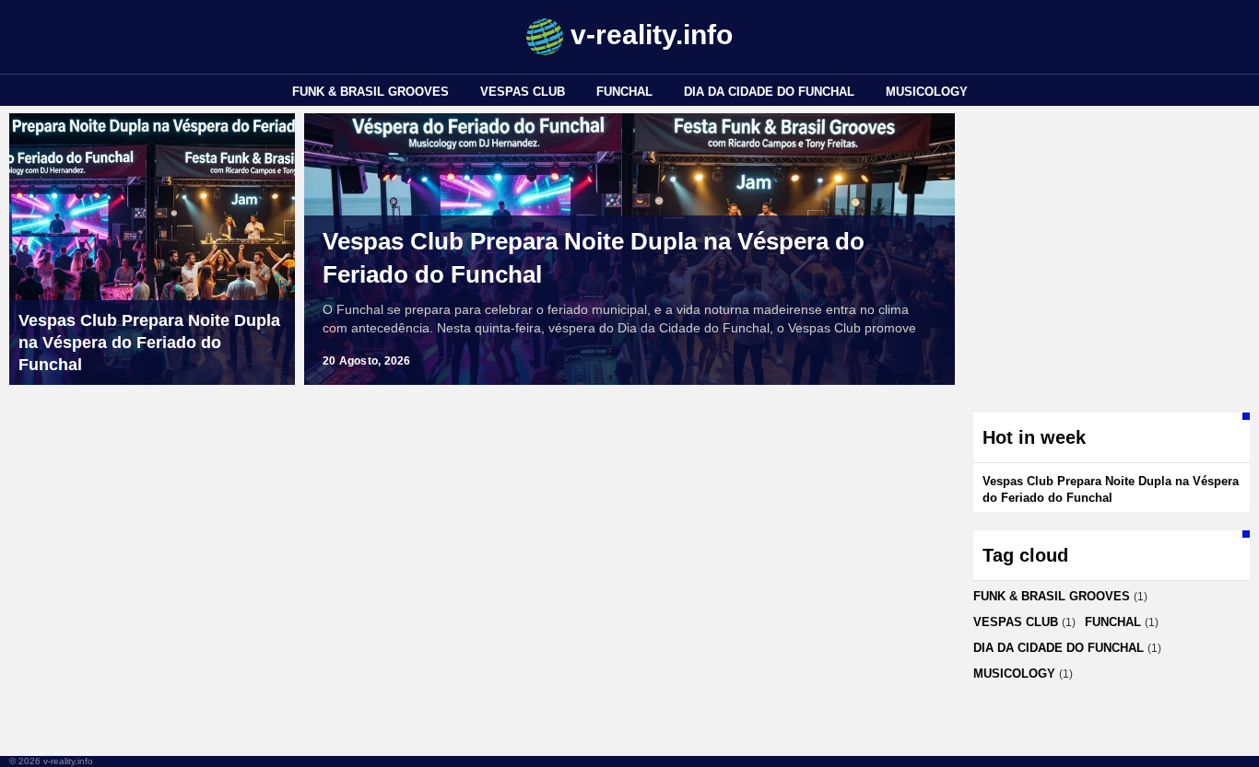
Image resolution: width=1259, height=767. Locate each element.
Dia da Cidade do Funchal (769, 92)
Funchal (624, 92)
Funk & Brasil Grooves (370, 92)
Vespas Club (522, 92)
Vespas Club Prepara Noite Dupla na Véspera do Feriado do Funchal (594, 257)
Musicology (927, 92)
